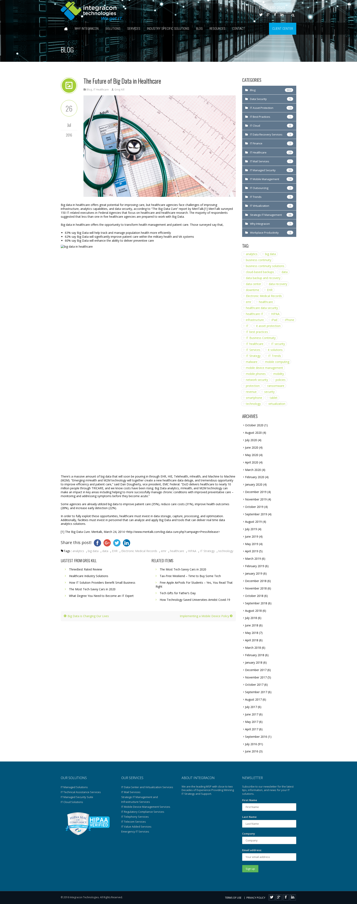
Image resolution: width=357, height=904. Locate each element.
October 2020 (254, 425)
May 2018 (251, 633)
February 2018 (254, 655)
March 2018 (253, 648)
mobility (278, 374)
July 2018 (251, 618)
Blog (199, 29)
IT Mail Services (259, 161)
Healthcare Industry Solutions (88, 576)
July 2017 (251, 707)
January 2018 (253, 662)
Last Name (249, 817)
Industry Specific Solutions (168, 29)
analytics (78, 551)
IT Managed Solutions (74, 787)
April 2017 (251, 729)
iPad (274, 320)
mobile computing (277, 362)
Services (133, 29)
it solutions (275, 350)
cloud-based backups (260, 272)
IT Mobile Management (264, 179)
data (105, 551)
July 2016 (251, 744)
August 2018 (253, 611)
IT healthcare (254, 344)
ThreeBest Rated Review (85, 569)
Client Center (282, 29)
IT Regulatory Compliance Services (142, 812)
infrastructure (255, 320)
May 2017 (251, 722)
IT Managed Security (263, 170)
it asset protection (268, 326)
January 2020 (253, 484)
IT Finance (256, 143)
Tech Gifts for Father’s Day (178, 593)
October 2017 (254, 685)
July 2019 (251, 529)
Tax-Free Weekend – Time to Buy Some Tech (190, 576)
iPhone (289, 320)
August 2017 (253, 699)
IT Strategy (207, 551)
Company (248, 833)
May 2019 (251, 544)
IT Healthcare (101, 89)
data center (253, 284)
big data (93, 551)
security (269, 392)
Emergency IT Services (135, 831)
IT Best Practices (260, 117)
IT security (278, 344)
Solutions (112, 29)
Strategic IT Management (266, 215)
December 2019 (256, 492)
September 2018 (256, 603)
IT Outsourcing (259, 188)
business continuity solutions (265, 266)
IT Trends (256, 197)
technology (225, 551)
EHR (115, 551)
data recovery (278, 284)
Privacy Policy (255, 897)
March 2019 (253, 559)
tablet (273, 398)
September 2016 (256, 737)
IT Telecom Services (133, 821)
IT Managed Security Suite (77, 797)
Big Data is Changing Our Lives (88, 616)
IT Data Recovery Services (266, 134)
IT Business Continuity (261, 338)
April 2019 (251, 551)
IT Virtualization (259, 206)
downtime (252, 290)
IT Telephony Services (135, 816)
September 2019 (256, 514)
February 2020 (254, 477)
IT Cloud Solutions (72, 802)
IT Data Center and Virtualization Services (147, 787)
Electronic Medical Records (139, 551)
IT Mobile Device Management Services (145, 807)
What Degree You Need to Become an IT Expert (101, 596)
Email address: (252, 850)
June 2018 (251, 625)
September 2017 (256, 692)
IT (247, 326)
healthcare (177, 551)
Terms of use (233, 897)
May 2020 (251, 455)
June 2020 (251, 447)
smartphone (254, 398)
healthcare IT (254, 314)
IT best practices (257, 332)
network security (257, 380)
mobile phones (256, 374)
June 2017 (251, 714)
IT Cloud (255, 125)
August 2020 (253, 433)
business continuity (258, 260)
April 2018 (251, 640)
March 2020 (253, 470)
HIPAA (192, 551)
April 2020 (251, 462)
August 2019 (253, 522)
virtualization (276, 404)
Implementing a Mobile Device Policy (205, 616)
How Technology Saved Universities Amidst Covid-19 (195, 600)
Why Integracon (87, 29)
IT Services (253, 350)
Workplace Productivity (264, 232)
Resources (217, 29)
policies (281, 380)
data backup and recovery (263, 278)
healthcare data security (262, 308)
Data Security (258, 99)
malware (251, 362)
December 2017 (256, 670)
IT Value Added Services (136, 826)
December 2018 (256, 581)
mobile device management (264, 368)
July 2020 (251, 440)
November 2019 (256, 499)
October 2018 (254, 596)
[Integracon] (92, 11)
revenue (251, 392)
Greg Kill (119, 89)
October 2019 (254, 507)
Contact (238, 29)
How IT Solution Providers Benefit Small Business (102, 582)
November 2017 (256, 677)
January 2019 (253, 573)
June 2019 (251, 536)
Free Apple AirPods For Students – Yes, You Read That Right (194, 584)
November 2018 (256, 588)
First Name (249, 800)
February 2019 (254, 566)
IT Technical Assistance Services (81, 792)
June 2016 (251, 751)
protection (253, 386)
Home (66, 29)
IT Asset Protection (261, 108)
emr (163, 551)
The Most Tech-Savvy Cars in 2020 (92, 589)
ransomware (275, 386)
